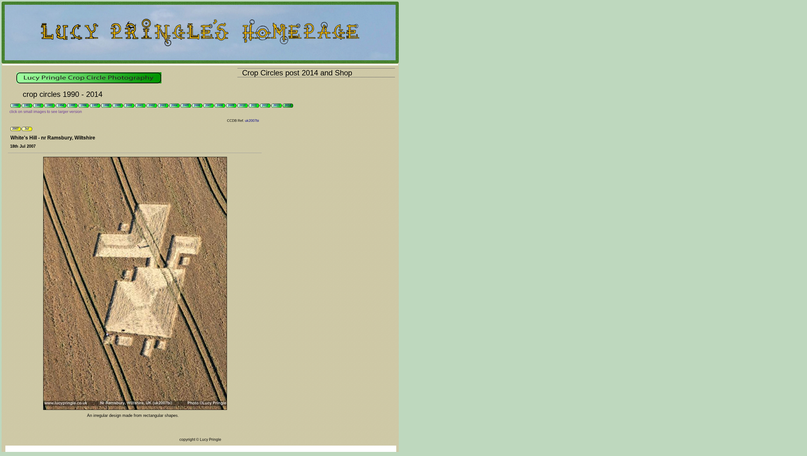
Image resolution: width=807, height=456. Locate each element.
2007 (208, 105)
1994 (61, 105)
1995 (72, 105)
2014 (288, 105)
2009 (231, 105)
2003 (163, 105)
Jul (27, 128)
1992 (38, 105)
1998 (106, 105)
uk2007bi (252, 120)
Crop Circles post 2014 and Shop (297, 72)
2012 (265, 105)
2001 (140, 105)
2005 (186, 105)
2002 (151, 105)
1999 (117, 105)
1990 (15, 105)
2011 (254, 105)
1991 (27, 105)
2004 (174, 105)
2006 (197, 105)
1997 (95, 105)
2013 (276, 105)
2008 (220, 105)
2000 (129, 105)
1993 (49, 105)
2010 (242, 105)
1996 (83, 105)
